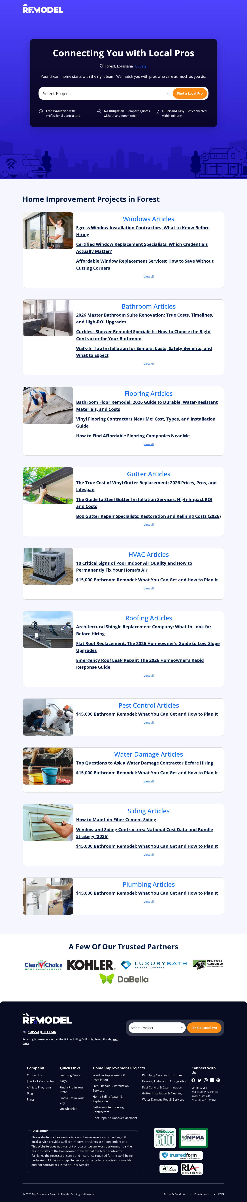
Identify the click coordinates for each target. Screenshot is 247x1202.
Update (140, 66)
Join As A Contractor (40, 1081)
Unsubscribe (68, 1109)
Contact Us (34, 1075)
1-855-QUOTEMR (42, 1031)
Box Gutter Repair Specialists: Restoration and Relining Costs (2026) (148, 516)
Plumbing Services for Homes (162, 1075)
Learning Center (71, 1075)
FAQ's (63, 1081)
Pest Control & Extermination (162, 1087)
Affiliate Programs (39, 1087)
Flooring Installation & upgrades (164, 1081)
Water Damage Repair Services (163, 1099)
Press (31, 1099)
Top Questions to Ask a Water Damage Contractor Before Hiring (144, 763)
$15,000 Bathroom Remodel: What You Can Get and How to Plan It (147, 580)
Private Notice (202, 1194)
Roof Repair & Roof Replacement (115, 1118)
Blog (30, 1093)
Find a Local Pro (190, 93)
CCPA (221, 1194)
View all (149, 276)
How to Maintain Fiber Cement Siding (116, 819)
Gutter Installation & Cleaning (162, 1093)
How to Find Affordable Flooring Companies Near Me (133, 436)
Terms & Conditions (176, 1194)
